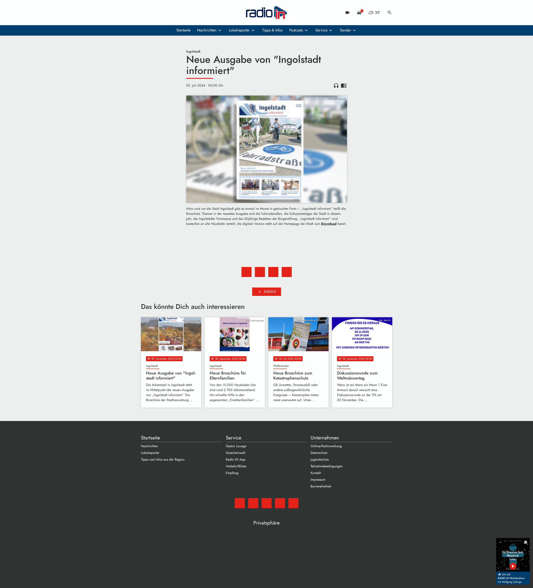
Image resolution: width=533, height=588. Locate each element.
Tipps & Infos (272, 30)
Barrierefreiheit (321, 486)
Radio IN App (235, 459)
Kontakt (316, 472)
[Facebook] (153, 12)
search (389, 12)
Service (321, 30)
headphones (336, 85)
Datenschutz (319, 452)
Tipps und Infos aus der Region (163, 459)
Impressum (318, 479)
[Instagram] (162, 12)
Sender (345, 30)
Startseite (183, 30)
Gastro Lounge (236, 446)
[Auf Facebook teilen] (246, 272)
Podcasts (296, 30)
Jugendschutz (320, 459)
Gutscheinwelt (235, 452)
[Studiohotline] (178, 12)
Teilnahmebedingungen (327, 466)
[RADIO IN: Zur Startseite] (267, 12)
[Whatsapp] (170, 12)
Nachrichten (206, 30)
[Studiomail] (145, 12)
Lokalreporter (239, 30)
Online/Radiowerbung (326, 446)
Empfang (232, 472)
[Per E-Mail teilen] (287, 272)
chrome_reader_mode (344, 85)
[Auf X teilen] (260, 272)
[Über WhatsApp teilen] (273, 272)
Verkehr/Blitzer (236, 466)
